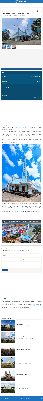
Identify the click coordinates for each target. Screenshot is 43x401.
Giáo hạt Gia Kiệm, (18, 127)
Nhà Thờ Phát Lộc (20, 386)
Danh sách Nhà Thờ (26, 398)
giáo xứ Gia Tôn (19, 211)
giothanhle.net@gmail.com (11, 303)
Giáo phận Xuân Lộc (26, 127)
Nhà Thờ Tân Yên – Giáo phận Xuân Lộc (24, 361)
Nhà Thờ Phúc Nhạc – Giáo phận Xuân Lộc (24, 374)
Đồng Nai (8, 11)
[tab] (31, 22)
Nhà (4, 11)
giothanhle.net (36, 304)
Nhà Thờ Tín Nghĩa (20, 336)
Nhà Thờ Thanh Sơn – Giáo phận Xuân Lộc (25, 349)
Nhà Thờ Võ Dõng (19, 324)
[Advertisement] (21, 58)
